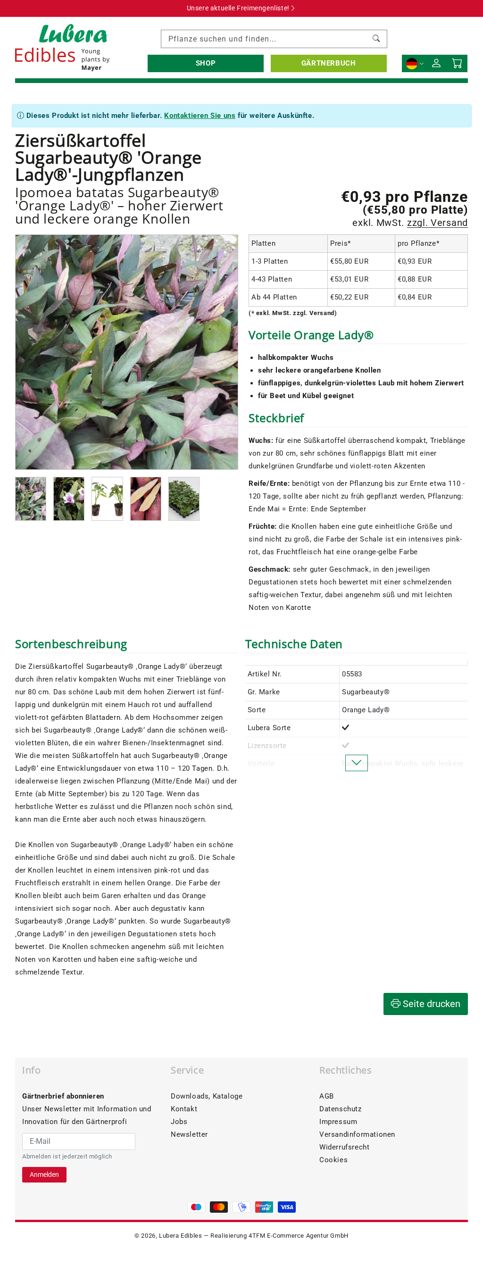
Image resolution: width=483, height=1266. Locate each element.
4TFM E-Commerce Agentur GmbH (299, 1235)
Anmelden (44, 1174)
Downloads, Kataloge (206, 1096)
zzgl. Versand (437, 222)
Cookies (333, 1160)
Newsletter (189, 1134)
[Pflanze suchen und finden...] (376, 39)
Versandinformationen (357, 1134)
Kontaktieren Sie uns (199, 115)
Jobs (179, 1121)
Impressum (338, 1121)
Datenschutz (340, 1109)
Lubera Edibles (180, 1235)
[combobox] (274, 39)
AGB (326, 1096)
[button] (206, 63)
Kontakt (184, 1109)
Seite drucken (430, 1003)
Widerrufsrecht (344, 1147)
